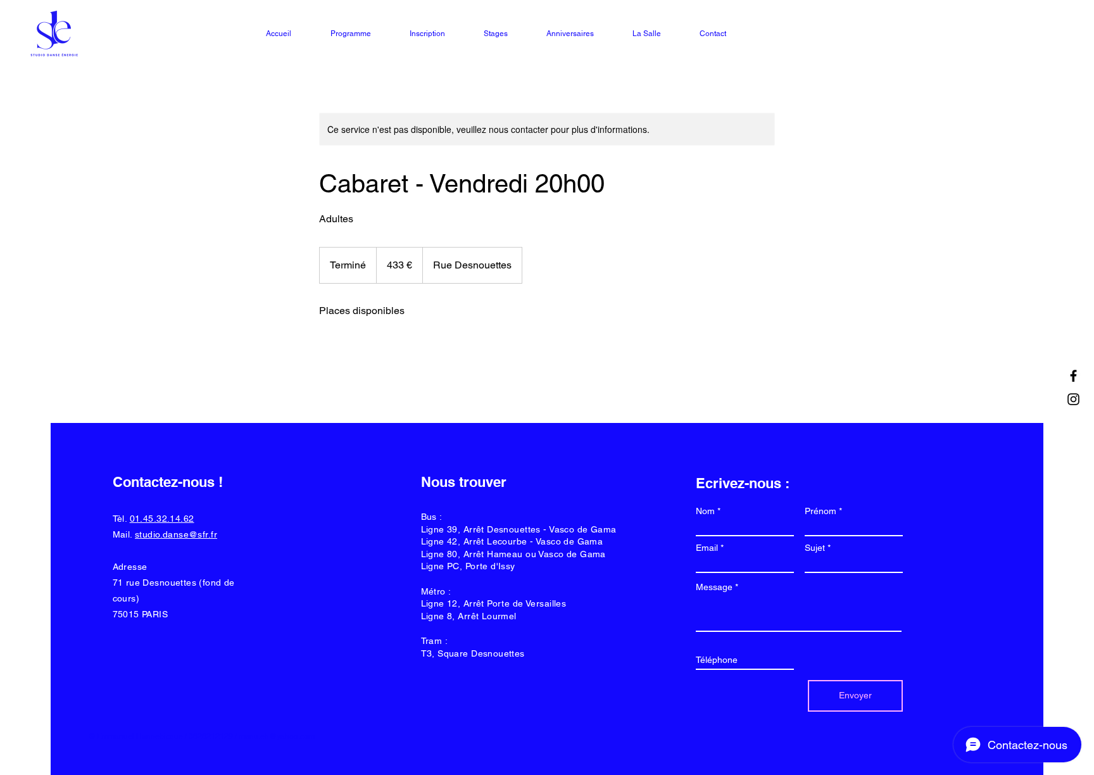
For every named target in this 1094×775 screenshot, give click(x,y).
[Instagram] (1073, 399)
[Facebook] (1073, 376)
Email (707, 547)
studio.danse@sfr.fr (176, 534)
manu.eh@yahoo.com (277, 736)
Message (714, 587)
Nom (705, 511)
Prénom (820, 511)
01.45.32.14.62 (162, 519)
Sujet (815, 547)
